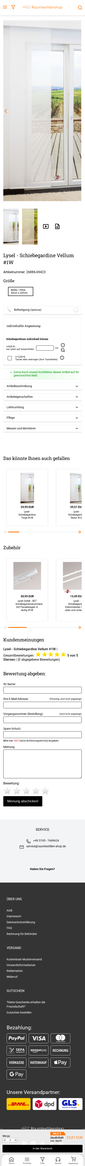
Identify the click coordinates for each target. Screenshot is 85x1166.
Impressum (14, 916)
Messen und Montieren (21, 428)
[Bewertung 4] (36, 791)
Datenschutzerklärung (21, 922)
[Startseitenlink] (42, 7)
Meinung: (9, 747)
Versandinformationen (21, 965)
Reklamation (15, 970)
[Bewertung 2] (17, 791)
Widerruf (12, 976)
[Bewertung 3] (26, 791)
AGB (9, 910)
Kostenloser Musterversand (24, 959)
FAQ (9, 928)
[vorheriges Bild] (5, 111)
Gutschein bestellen (19, 1012)
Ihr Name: (9, 684)
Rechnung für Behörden (22, 934)
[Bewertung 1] (7, 791)
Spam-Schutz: (31, 734)
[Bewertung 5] (45, 791)
